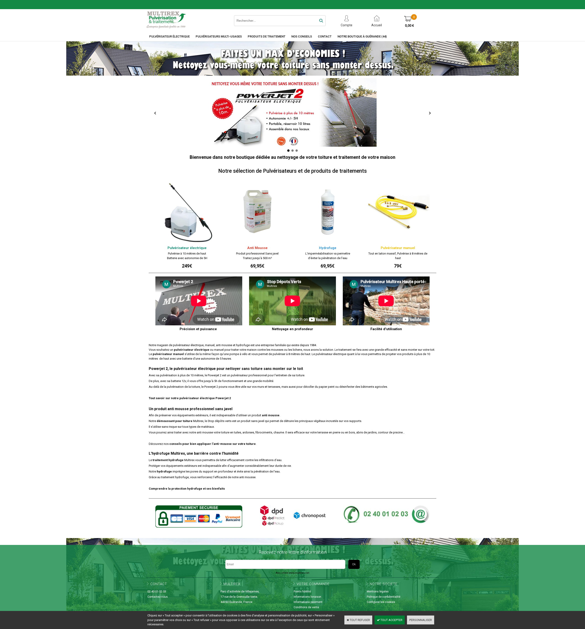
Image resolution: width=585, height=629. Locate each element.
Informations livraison (307, 596)
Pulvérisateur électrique (169, 36)
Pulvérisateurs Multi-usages (219, 36)
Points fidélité (302, 591)
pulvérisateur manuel (168, 354)
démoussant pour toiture (174, 421)
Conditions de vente (306, 607)
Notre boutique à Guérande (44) (362, 36)
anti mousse (270, 415)
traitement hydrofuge (168, 460)
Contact (325, 36)
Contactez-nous (157, 596)
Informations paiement (308, 602)
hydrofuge (164, 471)
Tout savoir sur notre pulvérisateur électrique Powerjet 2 (190, 398)
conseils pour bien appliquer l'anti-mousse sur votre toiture (212, 444)
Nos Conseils (301, 36)
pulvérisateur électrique (191, 349)
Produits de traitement (266, 36)
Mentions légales (378, 591)
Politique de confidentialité (383, 596)
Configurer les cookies (381, 602)
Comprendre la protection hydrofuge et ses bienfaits (187, 488)
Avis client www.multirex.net (292, 572)
